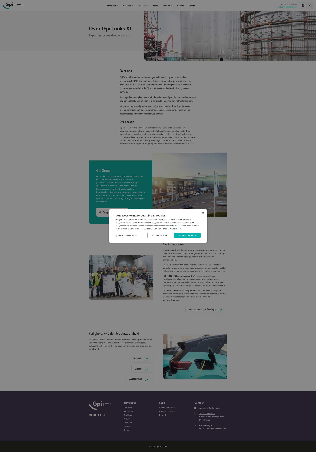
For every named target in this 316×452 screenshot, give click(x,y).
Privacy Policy (175, 228)
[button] (126, 235)
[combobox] (203, 213)
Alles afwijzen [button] (159, 235)
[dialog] (158, 226)
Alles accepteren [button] (187, 235)
